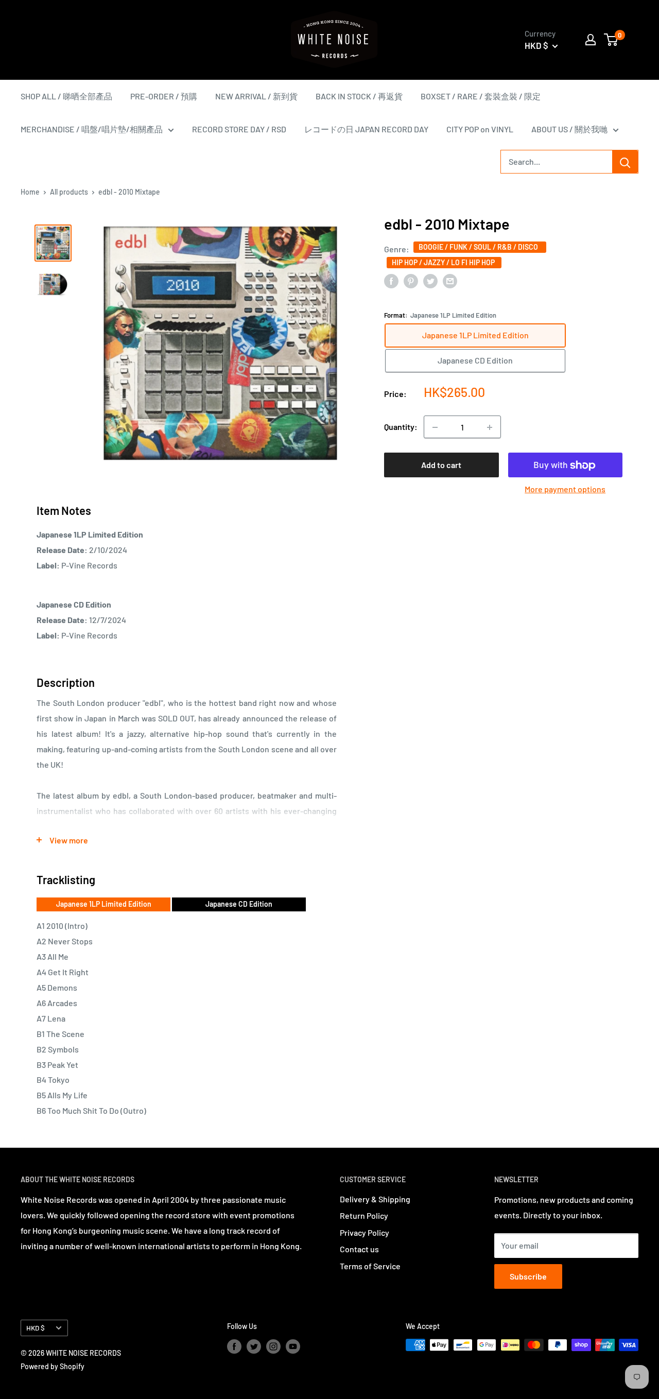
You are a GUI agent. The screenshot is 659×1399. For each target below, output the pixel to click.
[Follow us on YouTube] (293, 1346)
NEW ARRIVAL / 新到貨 (256, 96)
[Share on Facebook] (391, 280)
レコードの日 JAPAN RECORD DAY (366, 129)
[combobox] (556, 161)
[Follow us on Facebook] (234, 1346)
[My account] (590, 39)
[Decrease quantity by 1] (435, 427)
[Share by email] (450, 280)
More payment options (565, 489)
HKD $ (35, 1327)
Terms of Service (370, 1266)
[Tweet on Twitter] (430, 280)
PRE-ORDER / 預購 (163, 96)
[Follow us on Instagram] (273, 1346)
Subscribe (528, 1276)
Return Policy (364, 1215)
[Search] (625, 161)
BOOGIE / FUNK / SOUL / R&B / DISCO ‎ (480, 247)
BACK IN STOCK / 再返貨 (359, 96)
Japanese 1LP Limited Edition (103, 904)
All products (69, 191)
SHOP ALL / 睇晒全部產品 (66, 96)
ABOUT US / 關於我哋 (569, 129)
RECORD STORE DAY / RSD (239, 129)
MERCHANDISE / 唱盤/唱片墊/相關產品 (92, 129)
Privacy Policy (364, 1232)
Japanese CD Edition (238, 904)
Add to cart (441, 465)
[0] (611, 39)
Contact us (359, 1249)
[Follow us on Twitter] (254, 1346)
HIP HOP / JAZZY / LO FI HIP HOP (444, 262)
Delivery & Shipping (375, 1199)
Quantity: (401, 427)
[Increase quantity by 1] (489, 427)
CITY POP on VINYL (479, 129)
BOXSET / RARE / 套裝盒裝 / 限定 (481, 96)
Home (30, 191)
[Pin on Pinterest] (411, 280)
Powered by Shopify (52, 1366)
